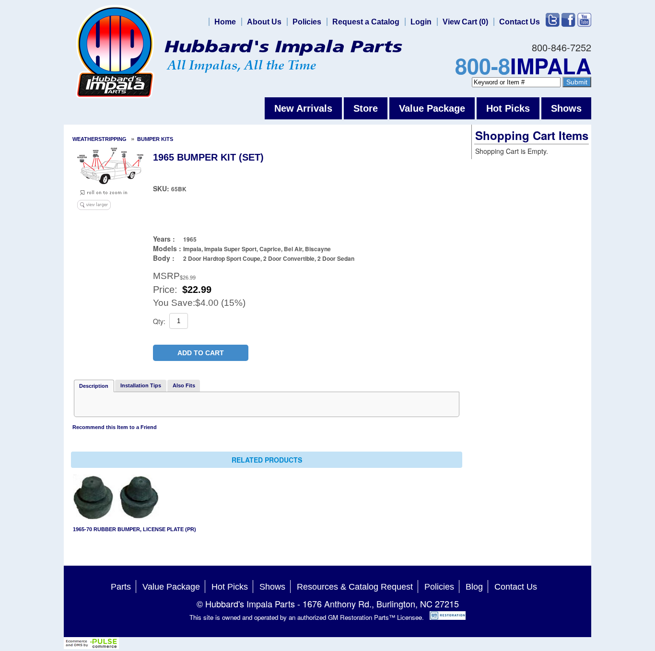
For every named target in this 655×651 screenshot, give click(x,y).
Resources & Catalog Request (355, 587)
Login (421, 22)
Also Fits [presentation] (184, 385)
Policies (306, 22)
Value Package (432, 108)
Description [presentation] (93, 386)
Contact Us (519, 22)
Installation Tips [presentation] (140, 385)
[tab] (94, 386)
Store (365, 108)
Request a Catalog (365, 22)
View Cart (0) (465, 22)
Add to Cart (200, 353)
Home (225, 22)
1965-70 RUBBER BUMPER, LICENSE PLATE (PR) (134, 529)
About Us (264, 22)
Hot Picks (508, 108)
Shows (566, 108)
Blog (474, 587)
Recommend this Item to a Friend (114, 427)
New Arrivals (303, 108)
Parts (121, 587)
